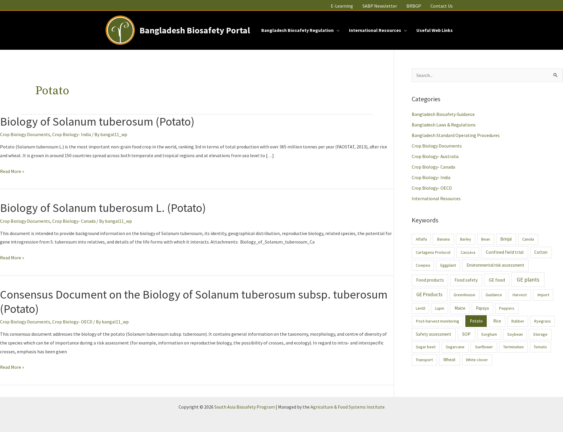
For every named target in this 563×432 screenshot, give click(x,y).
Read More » (12, 172)
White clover (477, 359)
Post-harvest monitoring (437, 321)
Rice (497, 321)
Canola (528, 239)
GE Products (429, 294)
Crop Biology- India (71, 134)
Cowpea (423, 265)
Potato (476, 321)
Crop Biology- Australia (435, 156)
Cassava (468, 252)
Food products (430, 280)
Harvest (519, 294)
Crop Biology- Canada (74, 221)
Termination (513, 346)
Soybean (515, 334)
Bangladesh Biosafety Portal (195, 30)
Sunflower (484, 346)
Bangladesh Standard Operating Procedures (456, 135)
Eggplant (448, 265)
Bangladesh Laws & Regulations (444, 125)
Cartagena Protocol (433, 252)
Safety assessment (433, 334)
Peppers (506, 308)
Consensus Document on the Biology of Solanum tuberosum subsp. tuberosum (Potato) (194, 301)
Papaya (482, 308)
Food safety (466, 280)
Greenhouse (464, 294)
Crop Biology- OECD (72, 322)
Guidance (494, 294)
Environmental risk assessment (495, 265)
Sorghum (489, 334)
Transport (424, 359)
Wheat (449, 359)
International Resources (436, 198)
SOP (466, 334)
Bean (485, 239)
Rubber (517, 321)
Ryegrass (542, 321)
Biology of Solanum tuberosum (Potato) (97, 121)
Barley (465, 239)
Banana (443, 239)
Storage (540, 334)
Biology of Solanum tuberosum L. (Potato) (103, 207)
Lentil (420, 308)
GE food (497, 280)
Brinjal (506, 239)
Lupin (439, 308)
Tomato (540, 346)
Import (543, 294)
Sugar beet (425, 346)
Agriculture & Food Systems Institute (348, 407)
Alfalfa (421, 239)
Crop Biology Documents (25, 134)
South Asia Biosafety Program (244, 407)
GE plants (528, 279)
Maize (460, 308)
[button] (337, 30)
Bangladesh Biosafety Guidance (443, 114)
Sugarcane (455, 346)
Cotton (540, 252)
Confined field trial (505, 252)
